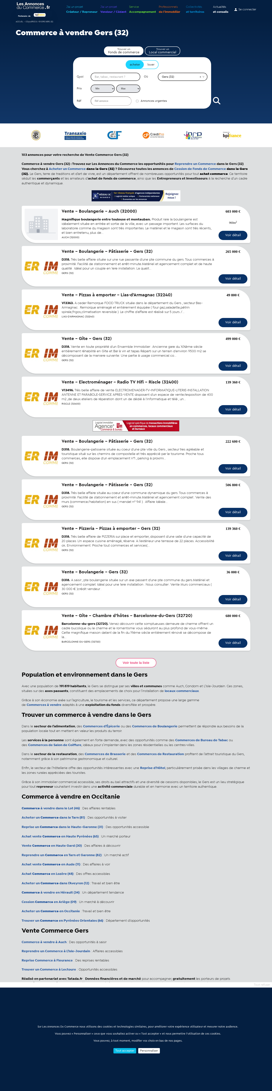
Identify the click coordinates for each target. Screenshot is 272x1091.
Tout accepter (124, 1050)
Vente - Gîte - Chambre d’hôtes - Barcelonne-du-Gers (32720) (127, 616)
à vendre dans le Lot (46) (51, 808)
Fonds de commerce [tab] (123, 51)
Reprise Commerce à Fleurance (47, 960)
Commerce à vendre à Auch (44, 942)
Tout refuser (262, 984)
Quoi (80, 76)
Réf (79, 100)
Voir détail (233, 235)
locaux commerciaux (182, 691)
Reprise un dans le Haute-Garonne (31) (62, 827)
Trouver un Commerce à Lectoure (49, 969)
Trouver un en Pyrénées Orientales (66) (62, 921)
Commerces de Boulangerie (154, 726)
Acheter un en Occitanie (51, 911)
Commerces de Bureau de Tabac (201, 740)
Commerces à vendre (44, 705)
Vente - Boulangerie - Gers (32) (95, 572)
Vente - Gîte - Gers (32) (87, 338)
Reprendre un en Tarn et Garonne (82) (62, 855)
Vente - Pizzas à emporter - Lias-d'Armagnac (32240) (117, 295)
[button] (200, 77)
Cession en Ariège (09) (49, 902)
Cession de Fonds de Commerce (200, 169)
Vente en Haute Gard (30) (52, 846)
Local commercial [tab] (162, 51)
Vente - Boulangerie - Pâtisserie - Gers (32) (107, 251)
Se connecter (247, 9)
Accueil (19, 22)
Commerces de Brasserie (105, 754)
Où (146, 76)
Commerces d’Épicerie (101, 726)
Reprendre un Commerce (195, 164)
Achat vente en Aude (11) (51, 864)
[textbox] (115, 77)
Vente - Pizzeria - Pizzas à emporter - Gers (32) (111, 528)
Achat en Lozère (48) (47, 874)
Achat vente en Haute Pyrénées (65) (60, 836)
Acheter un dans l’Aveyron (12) (55, 883)
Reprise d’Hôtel (152, 768)
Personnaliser (149, 1050)
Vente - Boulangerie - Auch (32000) (99, 211)
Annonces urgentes (154, 100)
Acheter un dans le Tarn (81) (53, 817)
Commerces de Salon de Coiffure (54, 745)
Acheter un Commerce (67, 169)
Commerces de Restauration (160, 754)
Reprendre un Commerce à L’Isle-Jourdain (56, 951)
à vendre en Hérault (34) (51, 892)
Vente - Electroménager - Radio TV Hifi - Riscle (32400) (120, 382)
